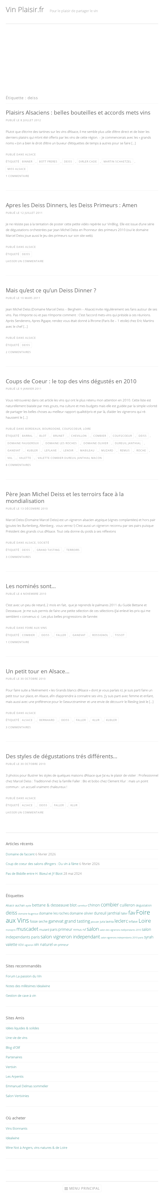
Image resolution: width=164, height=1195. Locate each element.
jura (102, 921)
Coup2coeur (71, 429)
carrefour (82, 905)
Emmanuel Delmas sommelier (27, 1086)
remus (125, 450)
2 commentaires (18, 352)
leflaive (50, 450)
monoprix (11, 929)
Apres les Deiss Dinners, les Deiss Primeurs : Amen (71, 205)
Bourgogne (51, 429)
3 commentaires (18, 557)
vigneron (29, 945)
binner (27, 161)
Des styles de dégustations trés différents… (61, 756)
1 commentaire (17, 176)
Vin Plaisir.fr (25, 9)
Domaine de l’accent (20, 854)
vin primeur (61, 945)
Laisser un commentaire (25, 261)
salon (93, 928)
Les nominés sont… (31, 586)
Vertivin (11, 1067)
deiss (68, 161)
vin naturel (43, 944)
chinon (94, 905)
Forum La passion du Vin (24, 976)
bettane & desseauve (50, 905)
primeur (65, 929)
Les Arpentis (14, 1076)
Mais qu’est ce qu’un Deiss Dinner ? (51, 290)
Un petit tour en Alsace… (37, 671)
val (10, 458)
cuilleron (127, 905)
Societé (43, 542)
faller (61, 635)
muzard (107, 450)
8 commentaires (18, 465)
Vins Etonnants (16, 1128)
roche (141, 450)
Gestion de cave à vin (21, 995)
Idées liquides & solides (22, 1028)
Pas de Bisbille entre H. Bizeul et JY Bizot (34, 873)
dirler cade (88, 161)
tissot (120, 635)
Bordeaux (33, 429)
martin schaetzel (117, 161)
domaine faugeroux (23, 443)
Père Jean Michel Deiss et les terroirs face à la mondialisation (65, 497)
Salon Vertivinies (17, 1096)
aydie (28, 905)
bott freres (48, 161)
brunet (58, 436)
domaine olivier (95, 443)
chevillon (79, 436)
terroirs (73, 550)
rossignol (100, 635)
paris (53, 929)
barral (27, 436)
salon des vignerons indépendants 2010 (120, 929)
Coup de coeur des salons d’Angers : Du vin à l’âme (42, 864)
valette (25, 458)
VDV (21, 945)
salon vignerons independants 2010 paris (122, 937)
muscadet (27, 929)
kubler (32, 450)
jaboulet (95, 921)
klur (96, 720)
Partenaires (14, 1057)
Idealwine (12, 1138)
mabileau (87, 450)
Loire (87, 429)
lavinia (110, 921)
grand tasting (48, 550)
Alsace (30, 154)
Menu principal (84, 1188)
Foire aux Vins (36, 628)
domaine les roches (61, 443)
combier (99, 436)
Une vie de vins (16, 1038)
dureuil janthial (128, 443)
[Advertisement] (82, 59)
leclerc (121, 921)
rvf (84, 930)
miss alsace (16, 169)
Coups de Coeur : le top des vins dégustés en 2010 (71, 381)
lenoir (68, 450)
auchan (20, 905)
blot (43, 436)
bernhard (47, 720)
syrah (149, 936)
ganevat (13, 450)
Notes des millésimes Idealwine (28, 986)
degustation (144, 905)
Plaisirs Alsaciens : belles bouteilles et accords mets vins (78, 112)
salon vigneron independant (70, 937)
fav (131, 912)
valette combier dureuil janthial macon (70, 458)
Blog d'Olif (13, 1047)
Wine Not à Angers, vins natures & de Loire (36, 1147)
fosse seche (39, 921)
